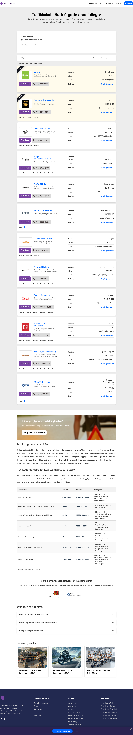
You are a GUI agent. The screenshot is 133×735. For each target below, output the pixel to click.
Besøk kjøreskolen (107, 84)
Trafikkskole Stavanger (109, 712)
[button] (23, 58)
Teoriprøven (72, 703)
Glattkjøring (72, 709)
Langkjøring (72, 706)
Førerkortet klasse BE (75, 718)
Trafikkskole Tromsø (108, 715)
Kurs (101, 3)
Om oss (36, 712)
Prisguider (109, 3)
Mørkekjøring (72, 721)
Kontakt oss (38, 709)
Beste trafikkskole (74, 712)
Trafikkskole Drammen (109, 718)
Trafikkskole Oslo (107, 703)
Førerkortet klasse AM (75, 715)
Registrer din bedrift (34, 432)
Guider (36, 706)
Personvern (38, 715)
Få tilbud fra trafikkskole (62, 731)
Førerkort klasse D (74, 725)
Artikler (118, 3)
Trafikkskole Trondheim (109, 709)
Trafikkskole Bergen (108, 706)
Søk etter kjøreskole (41, 703)
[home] (22, 3)
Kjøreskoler (93, 3)
